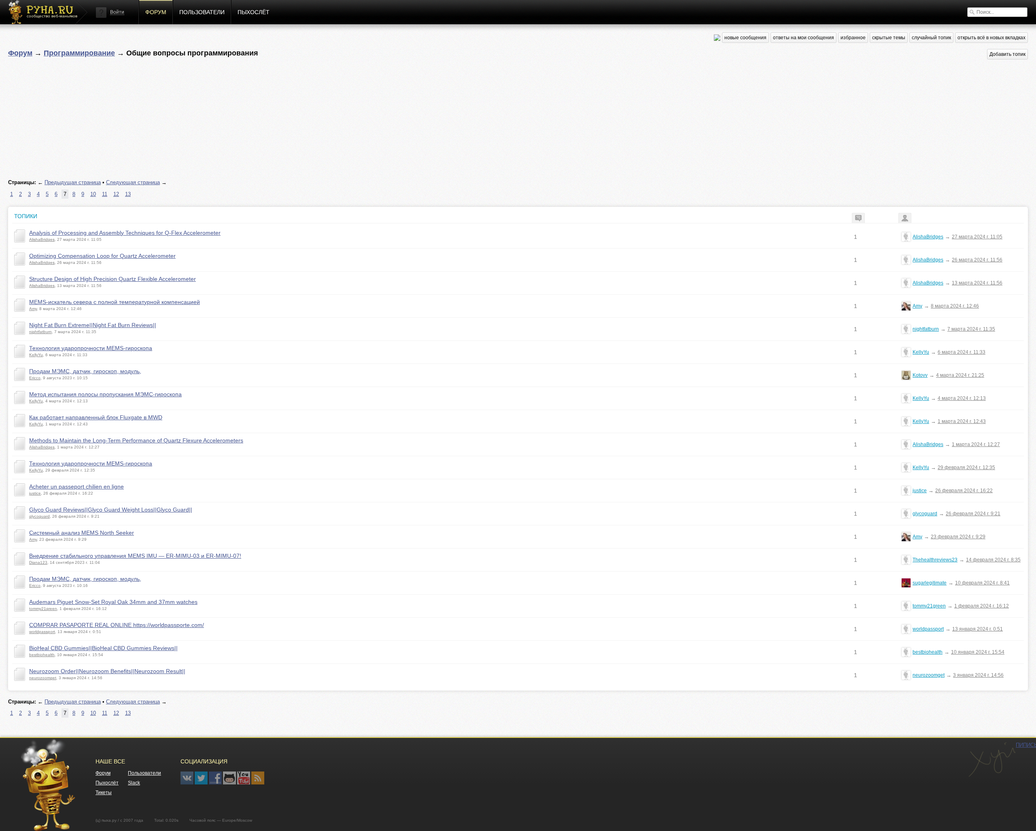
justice (35, 493)
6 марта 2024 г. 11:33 (961, 352)
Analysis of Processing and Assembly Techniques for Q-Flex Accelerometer (125, 233)
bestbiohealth (42, 654)
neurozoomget (42, 678)
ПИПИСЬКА (992, 760)
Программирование (79, 53)
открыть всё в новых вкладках (991, 37)
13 (128, 194)
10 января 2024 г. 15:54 (977, 652)
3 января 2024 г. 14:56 (978, 675)
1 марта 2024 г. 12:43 (962, 421)
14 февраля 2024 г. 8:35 (993, 560)
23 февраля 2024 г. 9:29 (958, 537)
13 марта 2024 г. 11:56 (977, 283)
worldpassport (42, 631)
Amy (33, 308)
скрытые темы (888, 37)
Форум (155, 12)
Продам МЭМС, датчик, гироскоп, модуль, (85, 371)
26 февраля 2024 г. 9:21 (973, 513)
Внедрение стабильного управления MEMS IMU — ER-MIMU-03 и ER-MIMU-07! (135, 556)
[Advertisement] (251, 119)
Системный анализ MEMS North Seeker (81, 532)
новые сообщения (745, 37)
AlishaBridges (42, 239)
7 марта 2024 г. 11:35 (971, 329)
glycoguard (39, 516)
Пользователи (202, 12)
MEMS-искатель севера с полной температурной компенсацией (114, 302)
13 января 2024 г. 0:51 (977, 629)
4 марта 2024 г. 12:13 (962, 398)
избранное (853, 37)
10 (93, 194)
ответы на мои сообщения (803, 37)
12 (116, 194)
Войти (117, 12)
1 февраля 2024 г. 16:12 (981, 606)
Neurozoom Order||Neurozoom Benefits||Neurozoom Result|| (107, 671)
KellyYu (36, 355)
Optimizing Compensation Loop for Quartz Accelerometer (102, 256)
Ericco (34, 378)
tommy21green (43, 608)
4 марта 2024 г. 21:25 (960, 375)
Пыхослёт (254, 12)
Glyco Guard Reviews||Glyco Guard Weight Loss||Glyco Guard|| (110, 509)
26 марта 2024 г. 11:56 (977, 260)
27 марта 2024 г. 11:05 (977, 237)
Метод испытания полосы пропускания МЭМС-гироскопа (105, 394)
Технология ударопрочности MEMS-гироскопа (90, 348)
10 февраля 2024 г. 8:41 (982, 583)
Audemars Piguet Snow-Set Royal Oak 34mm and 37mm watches (113, 602)
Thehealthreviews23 (935, 560)
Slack (134, 783)
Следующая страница (133, 182)
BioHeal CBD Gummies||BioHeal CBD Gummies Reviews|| (103, 648)
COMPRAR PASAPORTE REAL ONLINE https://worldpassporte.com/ (116, 625)
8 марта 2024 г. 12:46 (955, 306)
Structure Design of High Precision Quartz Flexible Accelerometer (112, 279)
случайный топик (931, 37)
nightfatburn (40, 331)
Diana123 (38, 562)
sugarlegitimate (930, 583)
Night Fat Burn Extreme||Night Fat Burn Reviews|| (92, 325)
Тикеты (104, 792)
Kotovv (920, 375)
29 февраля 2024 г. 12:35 (966, 467)
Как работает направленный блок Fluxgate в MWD (95, 417)
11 (104, 194)
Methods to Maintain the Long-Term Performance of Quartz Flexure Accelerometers (136, 440)
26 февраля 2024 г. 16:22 (964, 490)
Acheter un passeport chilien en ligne (76, 486)
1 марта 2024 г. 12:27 (976, 444)
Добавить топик (1007, 54)
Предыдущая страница (73, 182)
